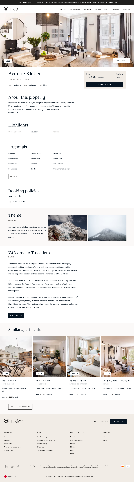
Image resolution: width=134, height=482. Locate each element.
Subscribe (118, 421)
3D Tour (121, 60)
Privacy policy (42, 444)
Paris (72, 454)
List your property (101, 9)
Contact (126, 9)
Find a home (62, 9)
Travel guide (8, 450)
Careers (7, 440)
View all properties (20, 407)
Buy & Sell (87, 9)
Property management (12, 447)
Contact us (107, 437)
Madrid (72, 447)
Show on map (16, 316)
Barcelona (74, 437)
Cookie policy (42, 437)
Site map (40, 447)
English (10, 476)
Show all (15, 176)
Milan (72, 450)
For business (75, 9)
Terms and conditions (45, 450)
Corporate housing (77, 440)
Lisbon (72, 444)
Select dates (105, 84)
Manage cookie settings (46, 440)
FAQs (105, 440)
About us (116, 9)
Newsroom (8, 444)
